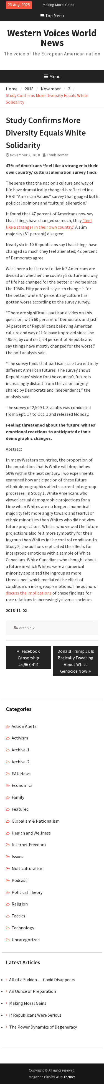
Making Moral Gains (58, 4)
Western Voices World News (52, 38)
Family (18, 797)
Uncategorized (26, 939)
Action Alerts (24, 726)
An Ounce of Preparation (32, 991)
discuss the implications (29, 593)
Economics (22, 785)
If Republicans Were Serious (35, 1015)
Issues (17, 856)
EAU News (21, 773)
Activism (20, 738)
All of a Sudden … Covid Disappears (42, 979)
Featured (20, 809)
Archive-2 (27, 627)
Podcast (19, 880)
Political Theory (27, 892)
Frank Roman (57, 154)
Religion (20, 904)
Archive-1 (20, 750)
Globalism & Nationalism (36, 821)
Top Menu (54, 15)
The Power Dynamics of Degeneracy (43, 1027)
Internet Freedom (29, 844)
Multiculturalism (28, 868)
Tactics (18, 916)
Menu (54, 76)
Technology (23, 927)
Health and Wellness (31, 833)
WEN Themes (65, 1077)
